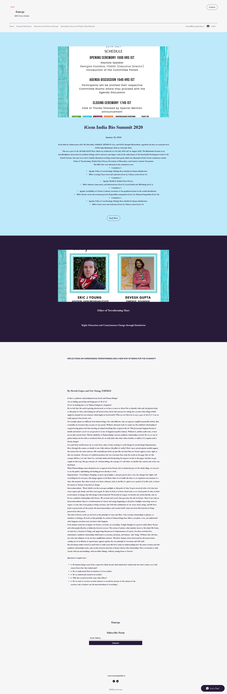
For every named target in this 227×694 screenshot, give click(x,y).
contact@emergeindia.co (194, 26)
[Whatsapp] (114, 681)
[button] (113, 218)
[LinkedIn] (117, 681)
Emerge (20, 12)
